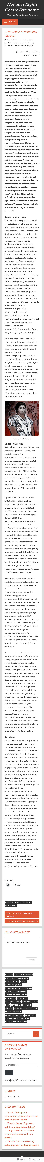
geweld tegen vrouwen (16, 995)
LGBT (7, 1005)
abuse (16, 975)
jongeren (26, 1002)
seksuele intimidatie (14, 1015)
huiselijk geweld (13, 1002)
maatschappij (28, 43)
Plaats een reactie (25, 46)
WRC (25, 1022)
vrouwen (8, 46)
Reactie (32, 960)
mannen (9, 1008)
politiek (33, 1008)
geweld (28, 988)
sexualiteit (30, 1015)
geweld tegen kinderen (15, 991)
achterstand (27, 40)
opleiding (26, 902)
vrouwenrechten (13, 1022)
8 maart (9, 975)
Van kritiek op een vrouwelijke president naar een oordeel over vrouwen (21, 1116)
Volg (9, 1072)
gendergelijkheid (13, 985)
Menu (12, 22)
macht (28, 1005)
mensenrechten (21, 1008)
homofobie (22, 998)
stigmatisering (12, 1018)
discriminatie (22, 978)
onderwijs (16, 902)
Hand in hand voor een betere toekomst (19, 914)
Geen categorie (12, 981)
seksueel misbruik (13, 1012)
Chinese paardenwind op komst (21, 921)
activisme (9, 978)
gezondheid (10, 998)
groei (7, 902)
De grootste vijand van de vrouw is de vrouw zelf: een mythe (19, 1134)
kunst (35, 1002)
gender (23, 981)
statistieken (10, 905)
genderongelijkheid (13, 43)
